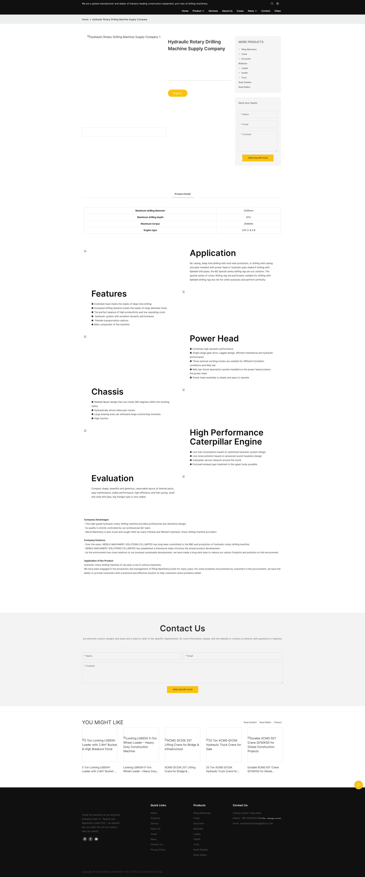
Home (85, 19)
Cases (154, 833)
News (154, 839)
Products (155, 818)
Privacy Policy (158, 849)
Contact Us (157, 844)
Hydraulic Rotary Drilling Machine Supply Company (119, 19)
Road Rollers (265, 722)
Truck (196, 844)
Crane (196, 818)
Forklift (196, 839)
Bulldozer (198, 828)
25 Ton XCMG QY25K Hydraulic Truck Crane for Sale (221, 769)
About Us (155, 828)
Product (278, 722)
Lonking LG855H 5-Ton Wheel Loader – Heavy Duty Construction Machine (140, 769)
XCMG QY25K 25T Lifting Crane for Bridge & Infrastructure (180, 769)
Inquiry (177, 93)
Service (154, 823)
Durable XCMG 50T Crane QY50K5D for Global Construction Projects (263, 769)
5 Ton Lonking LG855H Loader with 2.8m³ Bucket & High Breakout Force (99, 769)
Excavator (198, 823)
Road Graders (250, 722)
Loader (197, 833)
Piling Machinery (202, 813)
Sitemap (158, 871)
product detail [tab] (182, 193)
